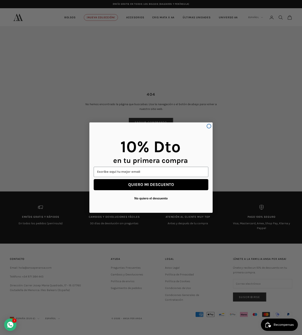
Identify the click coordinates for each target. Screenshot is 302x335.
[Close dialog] (209, 126)
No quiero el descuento (151, 198)
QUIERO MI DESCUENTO (151, 184)
